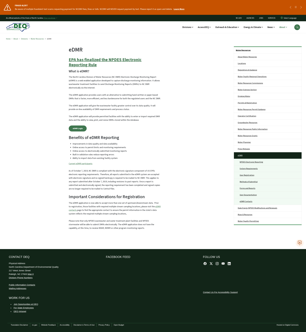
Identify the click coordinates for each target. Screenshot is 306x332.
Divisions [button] (186, 27)
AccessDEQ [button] (203, 27)
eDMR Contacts (246, 201)
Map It (31, 274)
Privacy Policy (104, 325)
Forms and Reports (247, 188)
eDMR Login (78, 128)
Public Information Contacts (22, 285)
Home (8, 39)
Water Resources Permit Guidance (251, 109)
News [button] (270, 27)
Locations (242, 63)
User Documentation (248, 195)
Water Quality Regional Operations (252, 76)
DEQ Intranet (20, 311)
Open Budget (119, 325)
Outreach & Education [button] (226, 27)
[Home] (18, 24)
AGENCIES (250, 18)
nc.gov (34, 325)
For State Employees (24, 308)
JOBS (261, 18)
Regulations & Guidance (247, 70)
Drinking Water (244, 96)
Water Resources (37, 39)
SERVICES (271, 18)
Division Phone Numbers (21, 278)
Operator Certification (247, 116)
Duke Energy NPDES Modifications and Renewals (257, 208)
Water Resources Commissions (250, 83)
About (15, 39)
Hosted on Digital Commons (288, 325)
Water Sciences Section (247, 89)
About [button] (282, 27)
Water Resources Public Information (253, 129)
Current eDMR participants (80, 163)
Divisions (24, 39)
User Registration (247, 175)
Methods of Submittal (249, 181)
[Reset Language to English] (282, 18)
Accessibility (65, 325)
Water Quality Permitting (248, 221)
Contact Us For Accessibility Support (220, 292)
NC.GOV (239, 18)
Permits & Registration (247, 103)
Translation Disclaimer (19, 325)
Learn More (179, 9)
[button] (297, 27)
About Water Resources (247, 57)
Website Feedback (48, 325)
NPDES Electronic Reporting (251, 162)
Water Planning (244, 142)
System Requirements (249, 168)
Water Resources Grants (247, 135)
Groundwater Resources (247, 122)
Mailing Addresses (17, 288)
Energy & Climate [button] (252, 27)
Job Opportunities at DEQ (26, 304)
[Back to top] (300, 243)
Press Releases (244, 149)
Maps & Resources (245, 214)
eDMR (240, 155)
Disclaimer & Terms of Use (84, 325)
